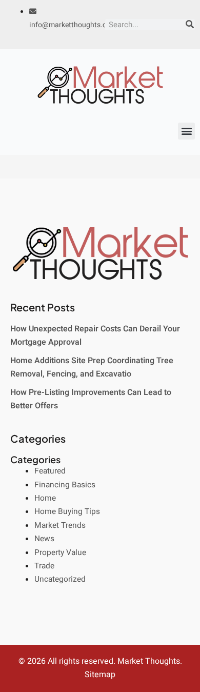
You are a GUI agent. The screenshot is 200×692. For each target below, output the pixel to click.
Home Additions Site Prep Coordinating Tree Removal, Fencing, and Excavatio (91, 367)
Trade (44, 566)
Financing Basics (64, 485)
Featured (50, 471)
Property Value (60, 553)
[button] (186, 131)
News (44, 539)
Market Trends (60, 525)
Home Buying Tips (67, 512)
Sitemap (100, 674)
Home (45, 498)
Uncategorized (60, 579)
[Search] (190, 24)
